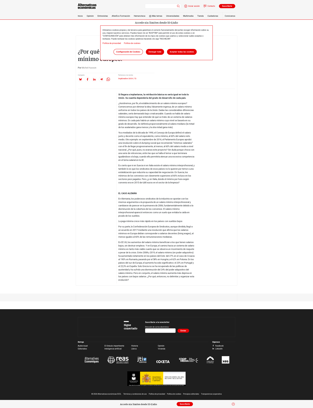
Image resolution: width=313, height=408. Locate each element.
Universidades (172, 16)
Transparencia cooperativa (211, 394)
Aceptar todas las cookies (182, 52)
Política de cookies (132, 43)
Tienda (200, 16)
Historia (134, 346)
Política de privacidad (111, 43)
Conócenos (230, 16)
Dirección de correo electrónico (157, 327)
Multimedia (188, 16)
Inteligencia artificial (113, 349)
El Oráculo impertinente (114, 346)
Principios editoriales (191, 394)
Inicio (80, 16)
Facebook (219, 346)
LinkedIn (219, 349)
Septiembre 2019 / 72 (127, 78)
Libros (134, 349)
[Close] (233, 404)
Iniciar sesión (194, 6)
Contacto (211, 6)
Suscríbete (227, 6)
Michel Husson (89, 67)
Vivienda (161, 349)
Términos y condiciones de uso (135, 394)
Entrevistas (103, 16)
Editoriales (82, 349)
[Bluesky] (80, 79)
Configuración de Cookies (128, 52)
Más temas (157, 16)
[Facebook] (87, 79)
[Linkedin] (94, 79)
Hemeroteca (139, 16)
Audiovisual (83, 346)
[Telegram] (101, 79)
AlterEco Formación (121, 16)
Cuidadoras (212, 16)
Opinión (90, 16)
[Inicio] (88, 6)
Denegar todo (155, 52)
